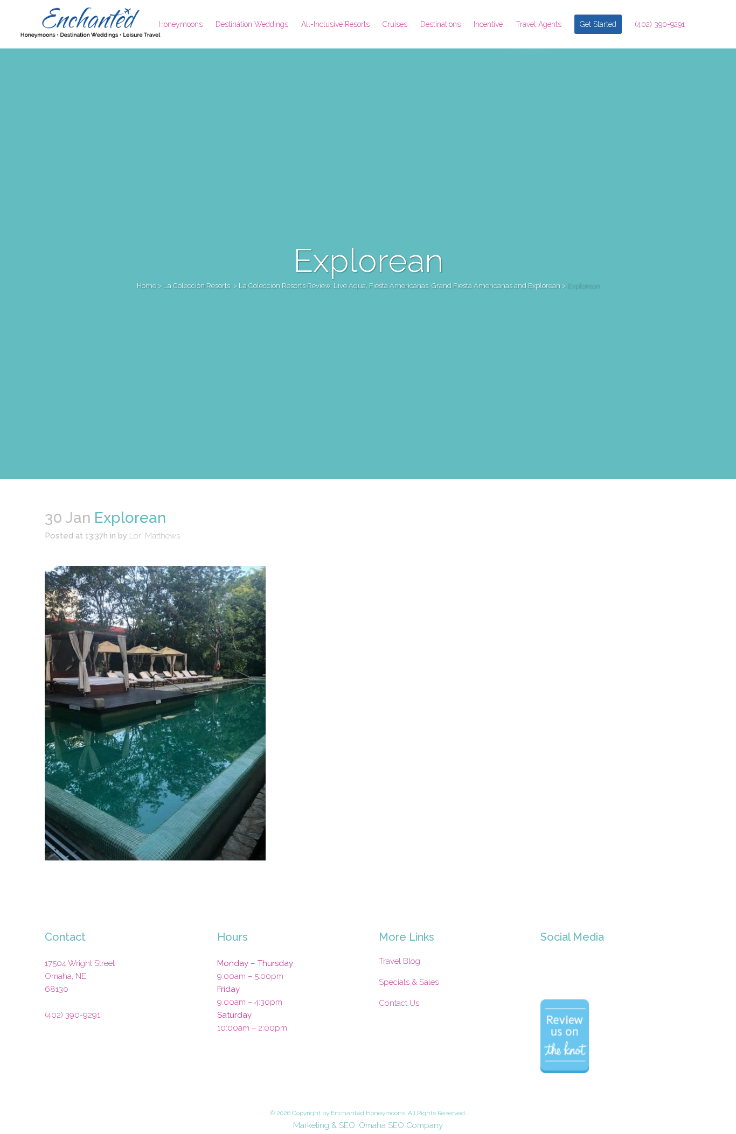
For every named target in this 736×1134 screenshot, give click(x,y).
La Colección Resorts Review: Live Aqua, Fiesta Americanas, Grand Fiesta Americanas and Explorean (399, 286)
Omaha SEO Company (401, 1125)
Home (146, 286)
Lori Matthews (154, 536)
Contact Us (399, 1003)
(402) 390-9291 (72, 1015)
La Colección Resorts (196, 286)
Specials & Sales (409, 982)
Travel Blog (399, 961)
